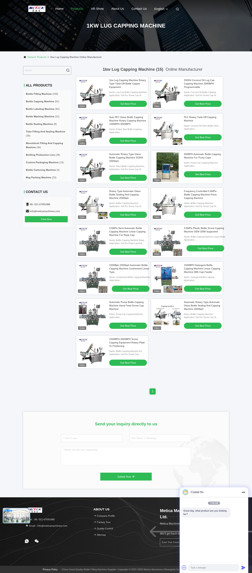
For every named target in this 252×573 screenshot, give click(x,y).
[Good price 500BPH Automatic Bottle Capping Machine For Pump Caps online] (167, 167)
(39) (45, 133)
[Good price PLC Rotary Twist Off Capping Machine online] (167, 130)
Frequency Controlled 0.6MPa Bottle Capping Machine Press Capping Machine (200, 194)
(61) (42, 101)
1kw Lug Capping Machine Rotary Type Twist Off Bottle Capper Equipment (127, 83)
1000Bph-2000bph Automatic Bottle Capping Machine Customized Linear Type (129, 268)
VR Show (97, 8)
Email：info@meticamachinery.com (47, 525)
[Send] (243, 567)
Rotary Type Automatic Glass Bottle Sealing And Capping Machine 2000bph (125, 194)
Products (77, 8)
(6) (43, 170)
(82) (43, 109)
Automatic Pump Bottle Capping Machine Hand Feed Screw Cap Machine (126, 305)
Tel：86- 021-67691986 (41, 519)
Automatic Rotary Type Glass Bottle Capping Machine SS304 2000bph (126, 157)
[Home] (36, 8)
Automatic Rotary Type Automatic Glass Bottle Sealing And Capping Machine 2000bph (202, 305)
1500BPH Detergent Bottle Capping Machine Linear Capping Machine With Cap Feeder (202, 268)
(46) (44, 145)
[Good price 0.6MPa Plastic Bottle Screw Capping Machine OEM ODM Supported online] (167, 241)
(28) (43, 154)
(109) (42, 93)
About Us (117, 8)
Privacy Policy (50, 569)
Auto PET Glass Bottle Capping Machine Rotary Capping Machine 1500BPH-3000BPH (127, 120)
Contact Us (139, 8)
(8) (41, 124)
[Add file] (184, 567)
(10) (45, 162)
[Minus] (243, 492)
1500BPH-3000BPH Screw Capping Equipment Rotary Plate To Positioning (127, 342)
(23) (41, 177)
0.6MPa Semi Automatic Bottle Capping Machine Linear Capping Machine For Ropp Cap (127, 231)
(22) (42, 116)
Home (59, 8)
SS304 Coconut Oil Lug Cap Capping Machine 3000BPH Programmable (199, 83)
